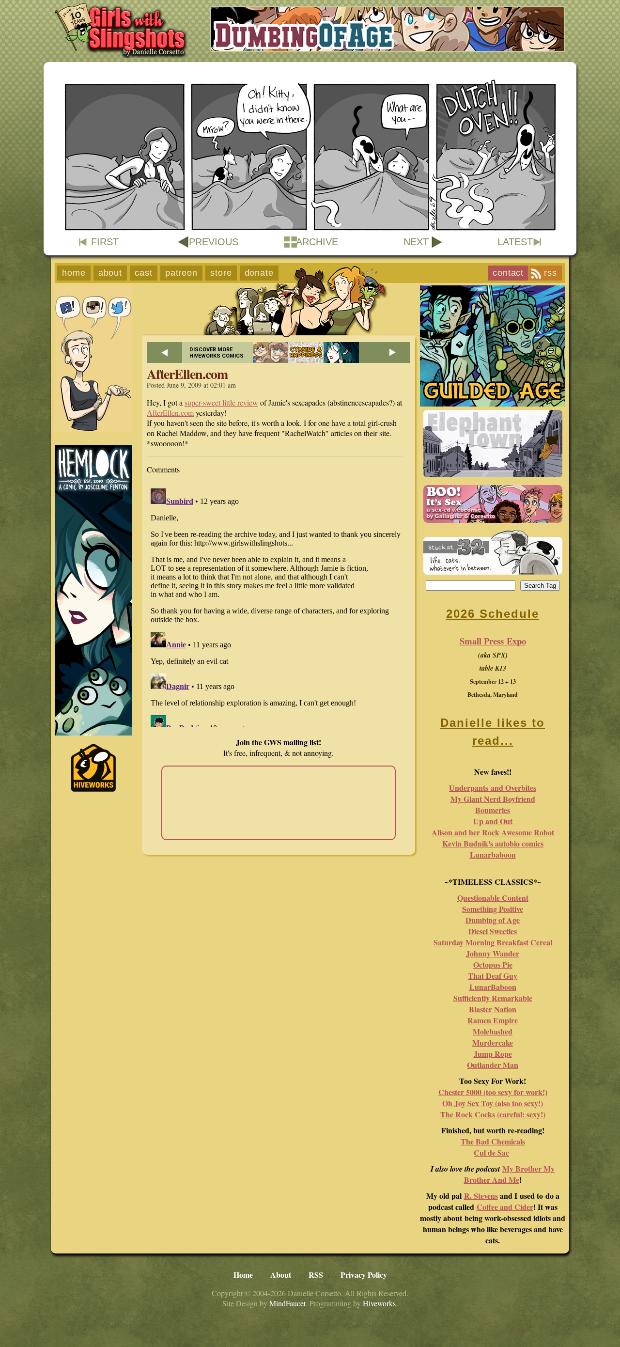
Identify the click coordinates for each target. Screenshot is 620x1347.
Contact (508, 273)
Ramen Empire (492, 1020)
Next (416, 241)
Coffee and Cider (505, 1206)
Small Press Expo (493, 640)
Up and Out (492, 821)
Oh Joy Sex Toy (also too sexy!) (492, 1103)
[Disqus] (278, 606)
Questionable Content (492, 897)
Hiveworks (379, 1303)
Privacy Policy (364, 1274)
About (110, 273)
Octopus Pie (492, 964)
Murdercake (492, 1042)
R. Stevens (481, 1195)
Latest (515, 241)
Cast (144, 273)
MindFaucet (287, 1303)
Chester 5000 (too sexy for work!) (492, 1091)
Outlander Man (492, 1064)
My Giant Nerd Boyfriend (492, 798)
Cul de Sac (491, 1152)
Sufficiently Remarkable (492, 997)
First (105, 241)
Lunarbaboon (493, 854)
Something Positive (492, 908)
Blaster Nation (492, 1009)
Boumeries (492, 809)
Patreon (181, 273)
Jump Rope (493, 1053)
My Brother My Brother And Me (509, 1174)
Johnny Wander (492, 953)
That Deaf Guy (492, 975)
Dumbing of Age (492, 919)
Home (74, 273)
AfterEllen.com (170, 412)
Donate (259, 273)
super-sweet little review (221, 402)
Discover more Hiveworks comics (216, 352)
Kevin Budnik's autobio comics (492, 843)
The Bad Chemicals (493, 1141)
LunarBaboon (492, 986)
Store (221, 273)
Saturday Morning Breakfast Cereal (493, 942)
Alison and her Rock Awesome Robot (493, 832)
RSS (550, 273)
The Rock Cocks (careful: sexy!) (492, 1114)
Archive (317, 241)
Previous (213, 241)
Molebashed (492, 1031)
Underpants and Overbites (492, 787)
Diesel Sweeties (492, 931)
